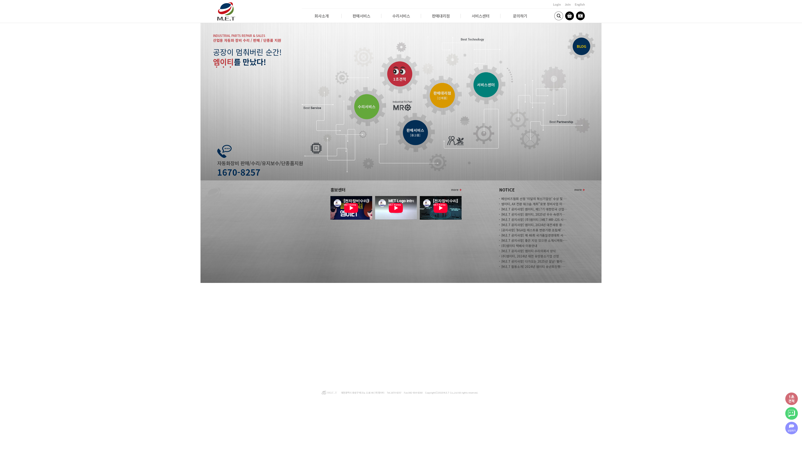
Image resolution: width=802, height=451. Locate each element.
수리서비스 (401, 16)
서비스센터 (480, 16)
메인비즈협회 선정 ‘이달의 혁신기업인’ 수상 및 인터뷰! (534, 198)
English (580, 4)
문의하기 (520, 16)
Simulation (580, 15)
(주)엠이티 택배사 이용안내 (519, 245)
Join (568, 4)
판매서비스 (361, 16)
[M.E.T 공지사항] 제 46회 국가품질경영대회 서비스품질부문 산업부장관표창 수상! (534, 235)
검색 (558, 15)
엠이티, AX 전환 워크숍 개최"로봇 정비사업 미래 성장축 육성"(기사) (534, 204)
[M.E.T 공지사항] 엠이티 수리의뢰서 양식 (528, 251)
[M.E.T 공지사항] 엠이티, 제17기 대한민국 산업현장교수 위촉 (534, 209)
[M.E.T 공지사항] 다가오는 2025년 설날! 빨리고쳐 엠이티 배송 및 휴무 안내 (534, 261)
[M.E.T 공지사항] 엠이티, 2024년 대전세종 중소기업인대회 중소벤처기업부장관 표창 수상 (534, 225)
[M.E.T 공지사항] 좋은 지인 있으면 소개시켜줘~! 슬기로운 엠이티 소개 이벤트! (534, 240)
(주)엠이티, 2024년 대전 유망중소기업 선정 (530, 256)
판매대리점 (441, 16)
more (454, 190)
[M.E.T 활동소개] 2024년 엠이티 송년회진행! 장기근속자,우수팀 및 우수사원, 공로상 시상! (534, 266)
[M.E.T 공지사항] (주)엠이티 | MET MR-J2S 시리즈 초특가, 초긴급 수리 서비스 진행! (534, 219)
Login (557, 4)
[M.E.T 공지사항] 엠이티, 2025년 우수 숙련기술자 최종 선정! (534, 214)
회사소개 (322, 16)
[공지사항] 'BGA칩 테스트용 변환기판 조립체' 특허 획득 (534, 230)
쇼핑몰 (569, 15)
